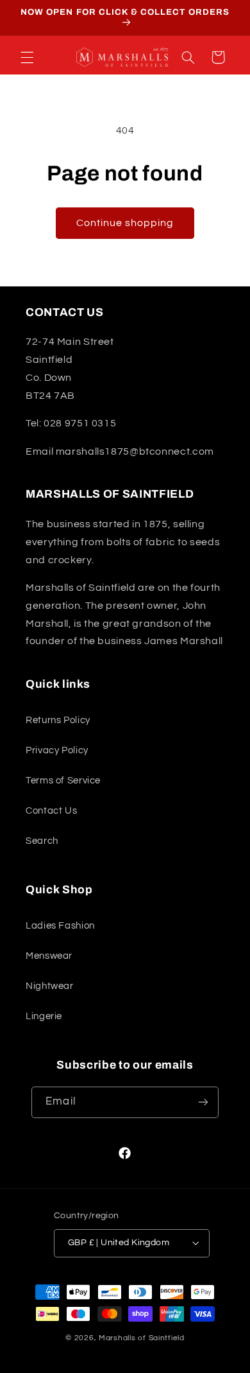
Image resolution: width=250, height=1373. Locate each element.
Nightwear (50, 986)
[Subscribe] (202, 1102)
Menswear (49, 956)
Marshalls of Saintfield (142, 1338)
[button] (27, 57)
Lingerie (44, 1016)
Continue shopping (125, 223)
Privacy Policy (57, 750)
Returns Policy (58, 720)
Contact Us (51, 811)
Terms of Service (63, 780)
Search (42, 841)
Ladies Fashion (60, 926)
